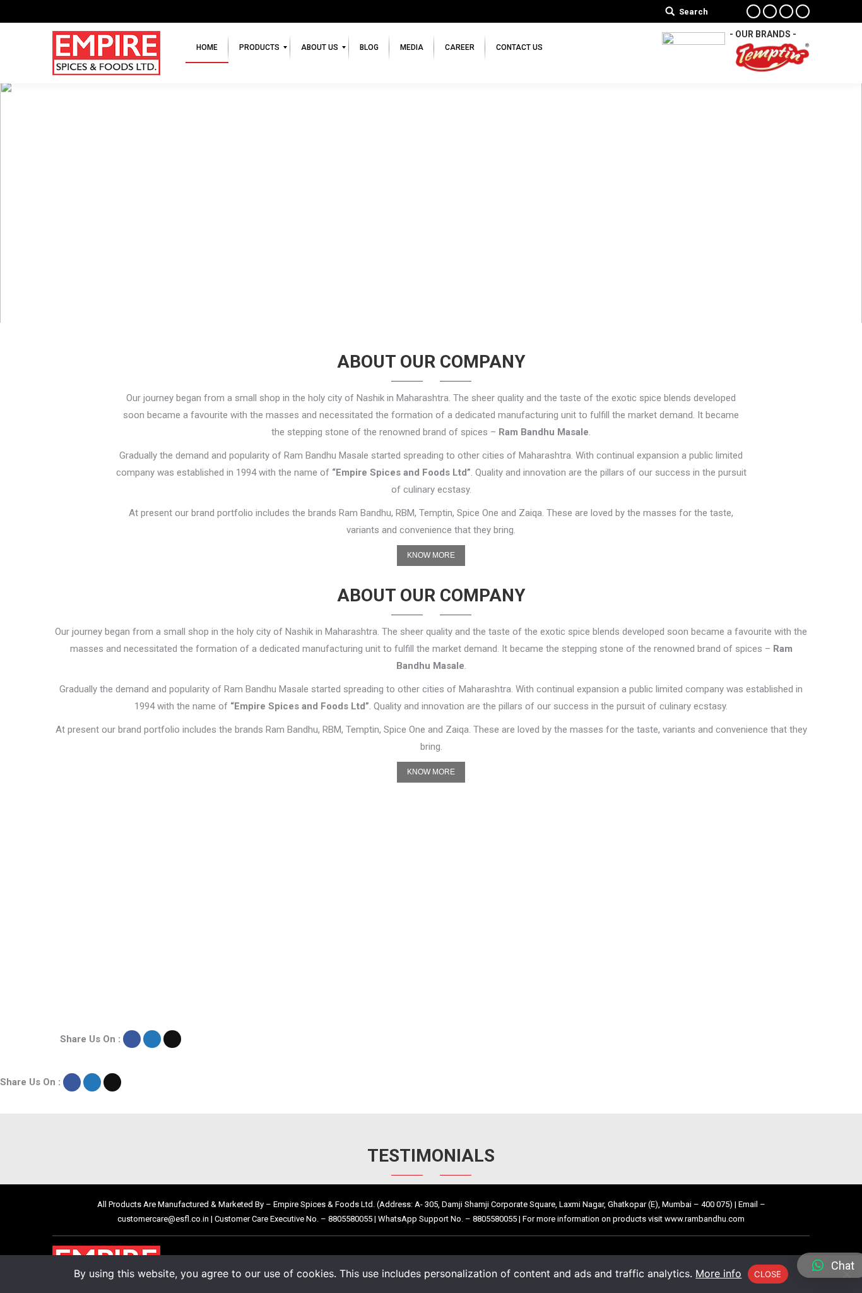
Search (693, 11)
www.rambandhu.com (704, 1219)
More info (718, 1273)
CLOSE (767, 1274)
